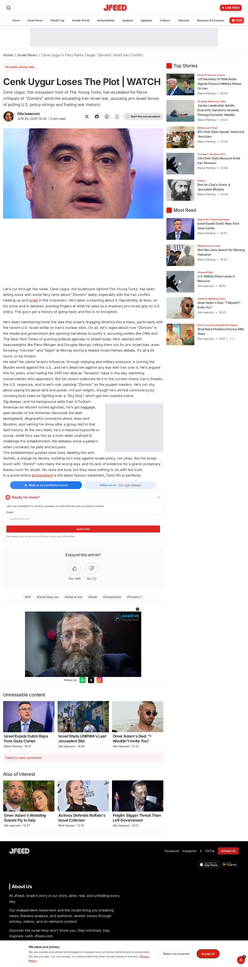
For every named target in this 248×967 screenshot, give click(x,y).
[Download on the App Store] (208, 864)
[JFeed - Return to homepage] (19, 851)
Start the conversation (145, 116)
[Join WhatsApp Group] (82, 680)
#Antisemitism (112, 597)
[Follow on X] (91, 680)
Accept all (208, 953)
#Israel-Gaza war (48, 597)
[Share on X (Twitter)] (86, 116)
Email (9, 512)
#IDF (28, 597)
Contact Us (228, 850)
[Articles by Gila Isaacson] (8, 116)
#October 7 (134, 597)
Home (8, 55)
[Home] (115, 8)
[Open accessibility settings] (241, 960)
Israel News (27, 55)
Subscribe (83, 529)
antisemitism (42, 475)
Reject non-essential (176, 953)
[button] (137, 609)
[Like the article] (74, 568)
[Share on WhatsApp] (107, 116)
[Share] (117, 116)
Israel (33, 300)
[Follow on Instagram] (99, 680)
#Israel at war (73, 597)
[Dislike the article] (91, 568)
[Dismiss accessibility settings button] (244, 957)
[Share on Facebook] (97, 116)
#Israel (92, 597)
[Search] (8, 7)
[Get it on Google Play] (230, 864)
